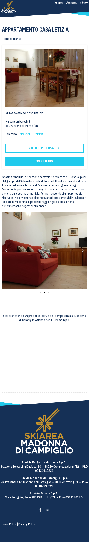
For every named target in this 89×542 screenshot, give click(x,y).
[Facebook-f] (40, 510)
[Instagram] (47, 510)
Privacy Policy (27, 524)
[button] (40, 292)
